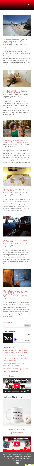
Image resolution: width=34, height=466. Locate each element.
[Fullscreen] (28, 391)
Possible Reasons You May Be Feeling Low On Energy (16, 190)
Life (4, 47)
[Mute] (25, 391)
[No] (32, 459)
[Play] (6, 391)
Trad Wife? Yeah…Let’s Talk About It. (14, 355)
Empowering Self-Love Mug (17, 429)
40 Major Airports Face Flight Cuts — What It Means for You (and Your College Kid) (16, 41)
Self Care (23, 195)
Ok (17, 463)
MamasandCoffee (17, 433)
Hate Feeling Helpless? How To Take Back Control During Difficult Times (16, 141)
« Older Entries (7, 322)
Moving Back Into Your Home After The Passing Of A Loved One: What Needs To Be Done (15, 292)
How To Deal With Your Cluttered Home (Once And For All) (15, 92)
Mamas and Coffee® (11, 45)
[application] (17, 385)
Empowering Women (9, 97)
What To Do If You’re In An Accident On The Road (16, 241)
